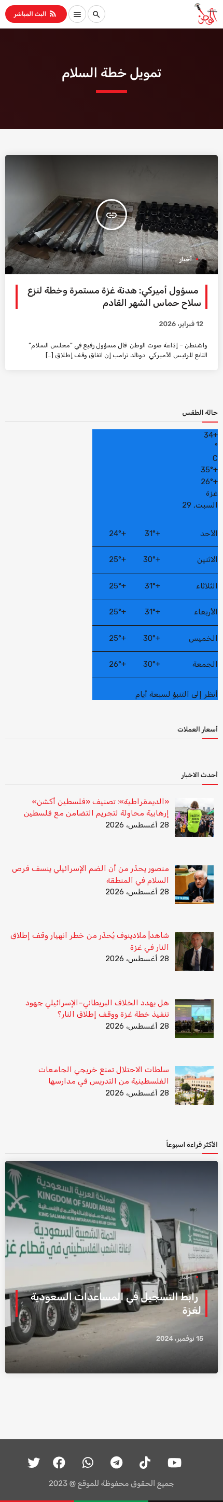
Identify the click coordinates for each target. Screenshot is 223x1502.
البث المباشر (36, 13)
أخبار (185, 259)
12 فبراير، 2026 (181, 324)
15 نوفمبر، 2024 (179, 1339)
